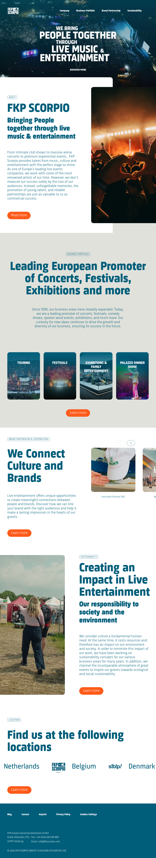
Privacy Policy (63, 814)
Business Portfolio (85, 10)
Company (64, 10)
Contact (25, 814)
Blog (9, 814)
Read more (19, 215)
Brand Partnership (111, 10)
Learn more (78, 413)
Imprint (43, 814)
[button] (131, 443)
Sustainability (134, 10)
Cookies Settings (88, 814)
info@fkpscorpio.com (49, 841)
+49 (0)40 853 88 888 (47, 837)
